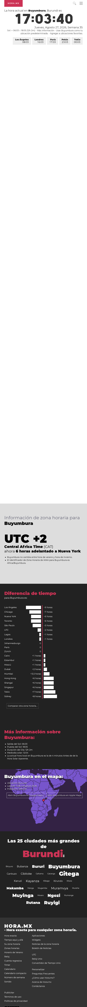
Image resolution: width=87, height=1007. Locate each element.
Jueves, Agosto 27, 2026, (58, 27)
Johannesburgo (12, 643)
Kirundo (58, 881)
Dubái (7, 669)
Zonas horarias (11, 948)
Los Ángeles (22, 40)
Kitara (69, 881)
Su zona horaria (12, 944)
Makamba (15, 888)
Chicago (8, 612)
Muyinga (23, 895)
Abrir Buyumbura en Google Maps (25, 795)
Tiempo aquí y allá (13, 940)
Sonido (7, 981)
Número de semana (14, 977)
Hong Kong (10, 678)
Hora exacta (10, 935)
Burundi (43, 854)
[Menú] (81, 4)
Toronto (8, 621)
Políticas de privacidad (15, 1001)
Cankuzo (12, 873)
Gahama (39, 874)
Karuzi (18, 880)
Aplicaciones (38, 935)
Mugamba (42, 888)
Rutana (33, 902)
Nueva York (10, 616)
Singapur (9, 687)
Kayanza (32, 881)
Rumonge (69, 895)
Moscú (7, 665)
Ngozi (54, 895)
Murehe (75, 888)
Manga (31, 888)
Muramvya (59, 888)
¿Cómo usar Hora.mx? (43, 978)
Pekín (65, 40)
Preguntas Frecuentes (43, 973)
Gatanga (51, 874)
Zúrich (7, 651)
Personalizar (38, 969)
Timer (7, 965)
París (53, 40)
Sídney (7, 696)
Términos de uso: (13, 997)
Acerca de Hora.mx (41, 982)
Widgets (36, 940)
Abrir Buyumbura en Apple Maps (64, 795)
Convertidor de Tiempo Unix (46, 963)
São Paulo (9, 625)
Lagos (7, 634)
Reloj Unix (37, 959)
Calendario (9, 969)
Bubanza (22, 866)
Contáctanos (38, 986)
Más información (45, 30)
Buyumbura (64, 866)
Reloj (6, 956)
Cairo (7, 656)
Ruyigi (52, 902)
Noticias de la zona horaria (45, 944)
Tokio (77, 40)
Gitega (69, 873)
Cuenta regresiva (13, 961)
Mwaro (40, 895)
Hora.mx (13, 3)
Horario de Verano (13, 952)
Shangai (8, 683)
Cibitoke (26, 873)
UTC (6, 630)
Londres (39, 40)
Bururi (38, 866)
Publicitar (9, 992)
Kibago (46, 881)
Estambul (9, 660)
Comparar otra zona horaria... (22, 706)
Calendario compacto (15, 973)
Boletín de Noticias (41, 948)
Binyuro (9, 866)
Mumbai (8, 674)
